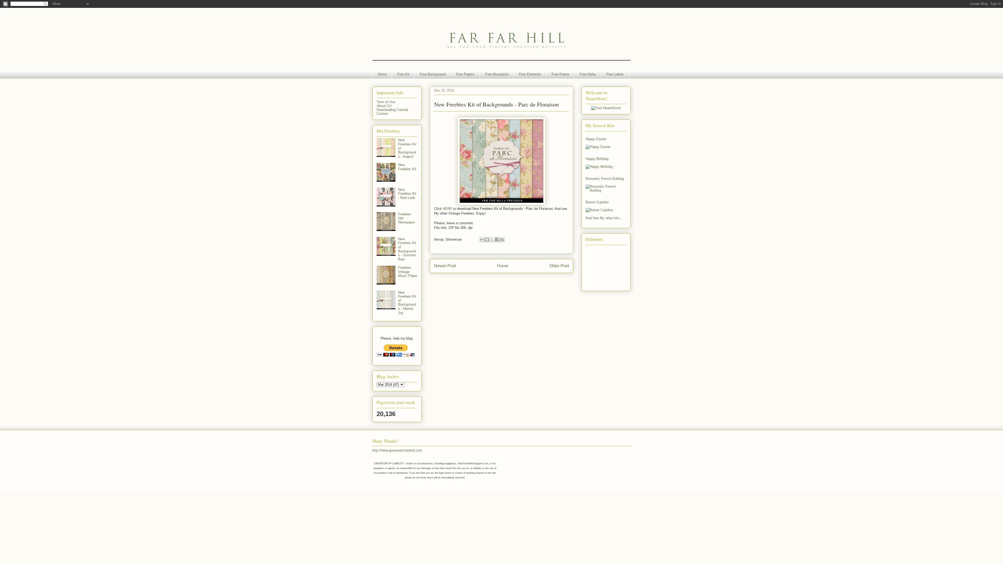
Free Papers (465, 74)
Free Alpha (588, 74)
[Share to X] (492, 239)
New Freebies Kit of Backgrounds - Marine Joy (407, 302)
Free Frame (560, 74)
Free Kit (403, 74)
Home (382, 74)
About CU (384, 106)
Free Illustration (497, 74)
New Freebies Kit (407, 167)
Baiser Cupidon (597, 202)
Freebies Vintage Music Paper (407, 272)
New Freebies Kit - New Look (407, 194)
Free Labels (615, 74)
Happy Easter (596, 139)
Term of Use (386, 102)
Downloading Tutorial (392, 110)
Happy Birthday (597, 159)
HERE (447, 209)
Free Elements (530, 74)
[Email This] (482, 239)
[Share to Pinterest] (502, 239)
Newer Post (445, 266)
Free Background (433, 74)
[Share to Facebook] (497, 239)
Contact (382, 114)
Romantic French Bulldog (605, 179)
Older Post (559, 266)
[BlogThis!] (487, 239)
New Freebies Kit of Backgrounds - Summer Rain (407, 249)
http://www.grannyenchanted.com (397, 450)
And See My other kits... (604, 218)
